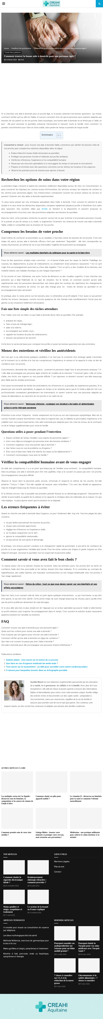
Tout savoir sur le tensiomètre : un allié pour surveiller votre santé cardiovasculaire (46, 667)
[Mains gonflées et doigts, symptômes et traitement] (14, 897)
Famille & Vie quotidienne (13, 52)
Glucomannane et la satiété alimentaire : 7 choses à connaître (88, 978)
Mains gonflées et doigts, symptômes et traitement (12, 909)
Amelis (45, 209)
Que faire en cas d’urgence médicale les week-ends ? (32, 663)
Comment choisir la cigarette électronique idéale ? (13, 880)
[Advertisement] (51, 90)
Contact (57, 872)
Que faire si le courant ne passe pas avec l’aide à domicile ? (27, 641)
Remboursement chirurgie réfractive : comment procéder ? (36, 880)
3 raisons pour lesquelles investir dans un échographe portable (36, 670)
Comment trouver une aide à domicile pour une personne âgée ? (29, 628)
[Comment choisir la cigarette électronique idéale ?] (14, 867)
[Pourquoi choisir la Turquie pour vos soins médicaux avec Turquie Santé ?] (89, 933)
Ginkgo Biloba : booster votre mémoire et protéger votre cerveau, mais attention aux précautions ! (50, 834)
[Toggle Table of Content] (57, 135)
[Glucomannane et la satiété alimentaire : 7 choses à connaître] (89, 965)
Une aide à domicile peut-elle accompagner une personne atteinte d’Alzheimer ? (36, 645)
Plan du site (59, 867)
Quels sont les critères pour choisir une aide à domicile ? (26, 631)
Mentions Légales (61, 861)
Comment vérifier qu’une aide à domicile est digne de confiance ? (30, 638)
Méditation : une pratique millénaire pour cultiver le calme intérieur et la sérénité (85, 834)
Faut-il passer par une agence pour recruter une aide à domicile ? (30, 634)
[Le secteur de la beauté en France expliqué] (38, 897)
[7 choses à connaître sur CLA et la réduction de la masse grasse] (65, 965)
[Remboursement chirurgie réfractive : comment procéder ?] (38, 867)
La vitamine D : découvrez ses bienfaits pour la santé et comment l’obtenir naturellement (86, 798)
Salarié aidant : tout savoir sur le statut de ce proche (32, 660)
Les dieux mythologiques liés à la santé (20, 935)
